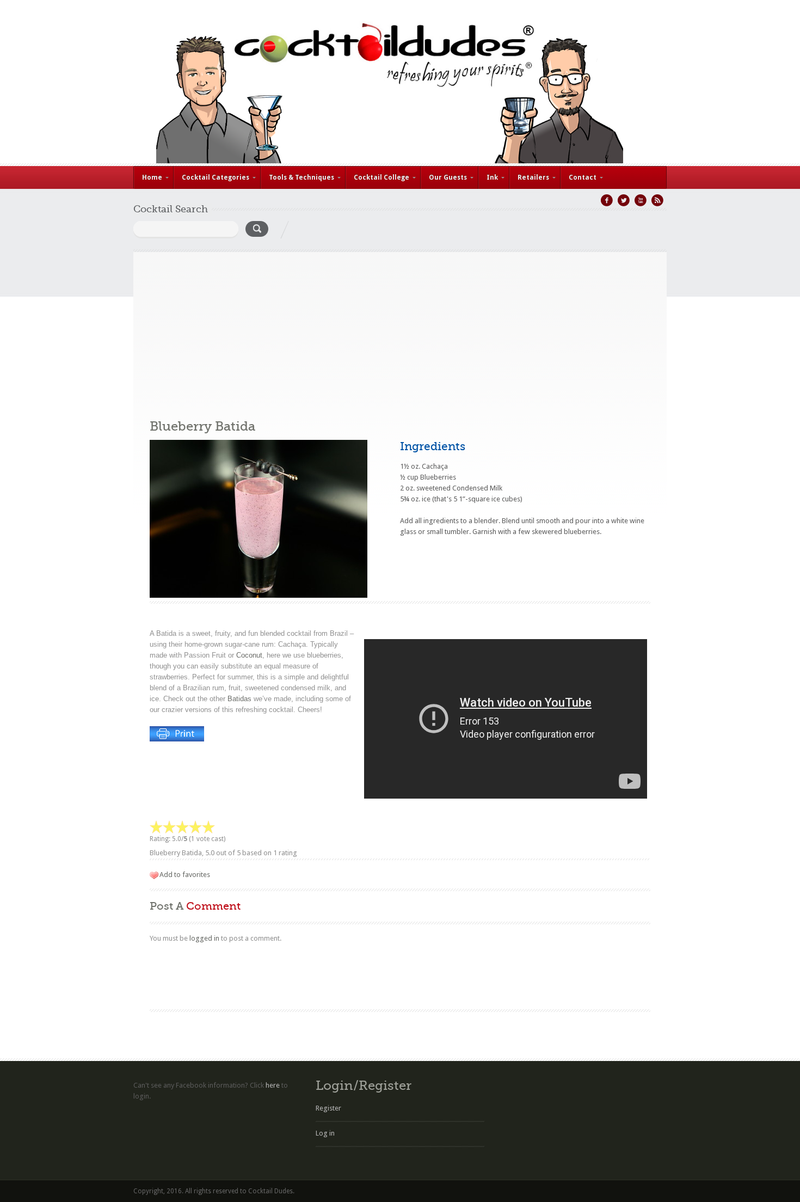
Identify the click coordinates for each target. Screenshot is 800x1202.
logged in (204, 938)
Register (328, 1108)
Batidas (239, 699)
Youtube (641, 200)
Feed (657, 200)
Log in (325, 1133)
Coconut (249, 655)
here (273, 1085)
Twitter (624, 200)
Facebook (607, 200)
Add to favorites (184, 874)
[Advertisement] (400, 328)
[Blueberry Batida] (258, 595)
